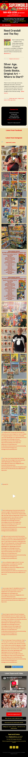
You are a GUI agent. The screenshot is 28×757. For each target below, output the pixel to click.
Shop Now (8, 25)
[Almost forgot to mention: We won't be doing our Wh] (14, 626)
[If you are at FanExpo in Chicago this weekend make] (14, 236)
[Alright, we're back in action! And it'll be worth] (14, 548)
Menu (6, 1)
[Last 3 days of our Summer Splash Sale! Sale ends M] (14, 470)
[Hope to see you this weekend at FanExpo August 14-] (14, 288)
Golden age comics (13, 98)
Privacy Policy (14, 753)
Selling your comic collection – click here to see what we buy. (14, 727)
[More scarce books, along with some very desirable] (14, 184)
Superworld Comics (14, 7)
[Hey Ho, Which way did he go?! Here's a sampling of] (14, 418)
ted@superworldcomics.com (14, 15)
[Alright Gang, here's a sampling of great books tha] (14, 314)
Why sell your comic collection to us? (14, 718)
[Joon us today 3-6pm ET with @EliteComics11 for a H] (14, 600)
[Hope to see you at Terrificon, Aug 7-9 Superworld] (14, 392)
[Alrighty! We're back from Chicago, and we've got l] (14, 210)
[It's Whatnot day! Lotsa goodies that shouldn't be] (14, 444)
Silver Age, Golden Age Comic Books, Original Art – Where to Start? (14, 70)
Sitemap (23, 752)
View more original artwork (14, 714)
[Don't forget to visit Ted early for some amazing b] (14, 262)
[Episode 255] (14, 496)
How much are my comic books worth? (14, 722)
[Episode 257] (14, 340)
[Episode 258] (14, 158)
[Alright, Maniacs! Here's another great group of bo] (14, 366)
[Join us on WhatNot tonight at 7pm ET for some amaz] (14, 574)
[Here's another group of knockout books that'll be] (14, 522)
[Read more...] (7, 53)
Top (27, 756)
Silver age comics (12, 99)
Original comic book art (14, 58)
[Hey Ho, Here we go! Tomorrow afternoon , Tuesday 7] (14, 652)
